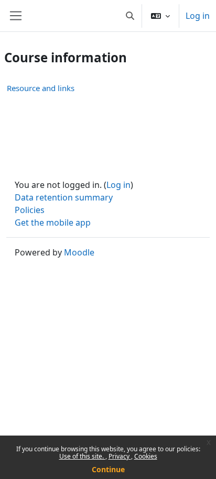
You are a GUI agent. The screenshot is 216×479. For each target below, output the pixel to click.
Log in (198, 15)
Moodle (79, 252)
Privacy (120, 456)
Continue (108, 469)
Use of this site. (82, 456)
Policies (30, 210)
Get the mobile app (53, 222)
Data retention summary (64, 197)
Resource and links (40, 88)
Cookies (145, 456)
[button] (130, 15)
